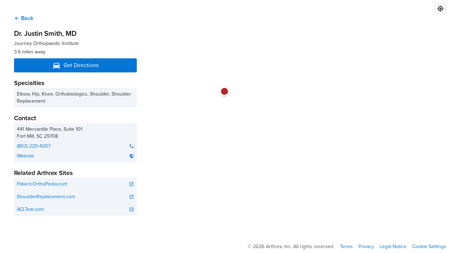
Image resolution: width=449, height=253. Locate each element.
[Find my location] (440, 9)
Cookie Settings (429, 246)
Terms (346, 246)
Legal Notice (393, 246)
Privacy (366, 246)
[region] (224, 126)
